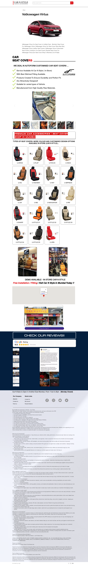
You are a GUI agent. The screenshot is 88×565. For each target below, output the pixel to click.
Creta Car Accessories (17, 557)
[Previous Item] (14, 106)
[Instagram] (53, 400)
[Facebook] (47, 400)
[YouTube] (60, 400)
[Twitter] (66, 400)
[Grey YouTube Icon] (73, 563)
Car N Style (17, 535)
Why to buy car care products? (18, 511)
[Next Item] (73, 106)
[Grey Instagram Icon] (71, 563)
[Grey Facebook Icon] (69, 563)
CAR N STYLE (18, 544)
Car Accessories (19, 534)
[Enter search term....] (71, 2)
